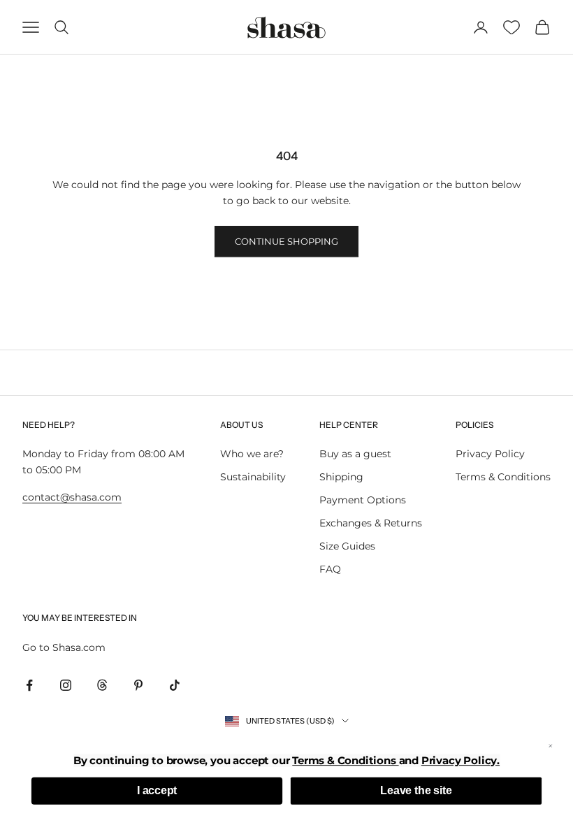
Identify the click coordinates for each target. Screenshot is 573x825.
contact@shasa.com (72, 497)
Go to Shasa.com (64, 647)
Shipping (341, 477)
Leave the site (416, 790)
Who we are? (252, 453)
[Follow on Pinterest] (138, 685)
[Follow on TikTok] (175, 685)
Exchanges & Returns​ (370, 523)
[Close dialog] (550, 745)
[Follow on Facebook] (29, 685)
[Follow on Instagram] (66, 685)
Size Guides (347, 546)
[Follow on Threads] (102, 685)
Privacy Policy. (460, 760)
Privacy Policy (490, 453)
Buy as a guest (355, 453)
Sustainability (253, 477)
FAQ (330, 569)
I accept (157, 790)
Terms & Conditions (503, 477)
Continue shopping (286, 241)
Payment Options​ (362, 500)
